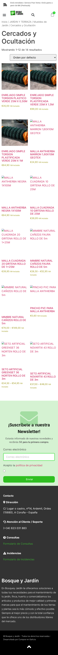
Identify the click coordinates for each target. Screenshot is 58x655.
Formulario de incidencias (18, 559)
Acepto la (22, 465)
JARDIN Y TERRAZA (20, 21)
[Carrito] (52, 14)
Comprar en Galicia (27, 639)
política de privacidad (29, 465)
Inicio (4, 21)
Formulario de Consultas (18, 543)
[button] (4, 14)
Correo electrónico (14, 449)
